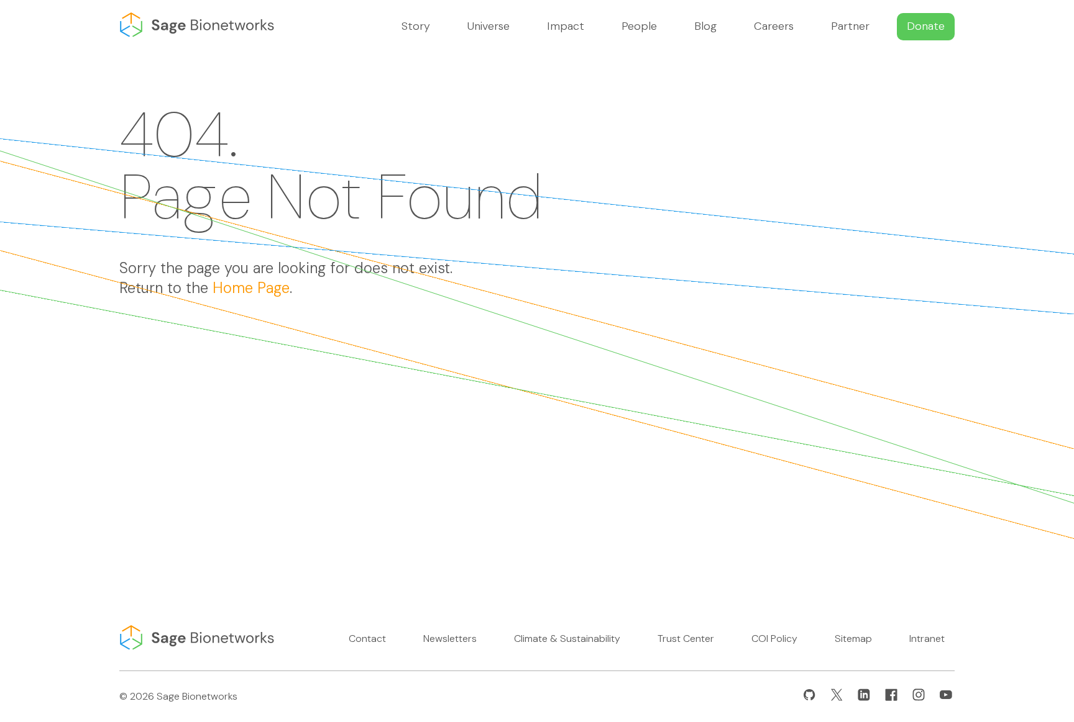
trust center (686, 638)
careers (774, 26)
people (639, 26)
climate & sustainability (567, 638)
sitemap (853, 638)
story (416, 26)
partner (850, 26)
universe (488, 26)
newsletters (450, 638)
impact (565, 26)
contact (367, 638)
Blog (705, 26)
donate (926, 26)
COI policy (774, 638)
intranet (927, 638)
